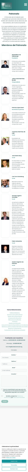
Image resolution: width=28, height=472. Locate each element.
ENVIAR (4, 401)
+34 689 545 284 (20, 340)
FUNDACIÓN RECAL (15, 313)
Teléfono (13, 361)
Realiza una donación (15, 323)
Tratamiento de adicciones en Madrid (14, 330)
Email (13, 367)
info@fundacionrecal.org (15, 346)
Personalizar (14, 465)
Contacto (14, 321)
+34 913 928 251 (12, 340)
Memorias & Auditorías (14, 320)
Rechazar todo (14, 469)
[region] (14, 458)
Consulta (13, 374)
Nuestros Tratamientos (14, 328)
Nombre (13, 355)
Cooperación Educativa (14, 318)
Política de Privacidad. (19, 397)
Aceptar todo (14, 461)
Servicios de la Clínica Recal (14, 314)
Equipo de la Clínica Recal (15, 316)
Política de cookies (11, 457)
